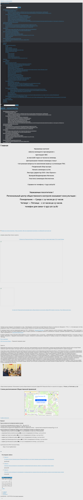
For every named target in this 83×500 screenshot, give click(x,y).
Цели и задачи (8, 47)
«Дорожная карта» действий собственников (18, 78)
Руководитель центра (10, 45)
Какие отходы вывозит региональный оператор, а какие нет (19, 27)
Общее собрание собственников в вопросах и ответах (18, 63)
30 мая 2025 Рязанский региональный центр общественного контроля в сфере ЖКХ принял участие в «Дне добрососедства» (41, 310)
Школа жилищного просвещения (10, 31)
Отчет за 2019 (11, 54)
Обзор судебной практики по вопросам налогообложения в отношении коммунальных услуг (29, 13)
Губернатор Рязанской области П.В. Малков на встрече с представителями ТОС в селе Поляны (41, 239)
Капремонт (5, 28)
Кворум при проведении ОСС (15, 71)
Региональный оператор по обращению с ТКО (16, 96)
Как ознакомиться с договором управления (18, 15)
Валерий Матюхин (39, 330)
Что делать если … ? (9, 81)
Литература (8, 37)
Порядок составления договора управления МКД (19, 16)
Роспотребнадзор (12, 93)
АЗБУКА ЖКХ (6, 61)
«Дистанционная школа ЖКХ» (12, 32)
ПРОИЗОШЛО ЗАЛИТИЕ (13, 82)
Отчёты (7, 52)
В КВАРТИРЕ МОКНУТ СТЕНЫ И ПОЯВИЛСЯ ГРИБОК (20, 84)
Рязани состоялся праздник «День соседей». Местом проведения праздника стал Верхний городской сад (26, 230)
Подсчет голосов (12, 73)
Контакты (5, 101)
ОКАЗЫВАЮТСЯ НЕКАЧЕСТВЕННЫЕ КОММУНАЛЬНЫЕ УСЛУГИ (23, 85)
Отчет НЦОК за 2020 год (14, 56)
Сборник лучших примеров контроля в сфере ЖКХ (17, 39)
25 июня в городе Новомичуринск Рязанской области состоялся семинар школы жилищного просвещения (29, 459)
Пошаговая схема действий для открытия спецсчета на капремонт (21, 29)
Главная (5, 43)
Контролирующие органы (11, 88)
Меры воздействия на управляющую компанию (19, 17)
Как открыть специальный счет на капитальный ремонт (18, 30)
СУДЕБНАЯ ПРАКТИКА (10, 10)
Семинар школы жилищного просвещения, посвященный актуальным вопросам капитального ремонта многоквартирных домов (34, 472)
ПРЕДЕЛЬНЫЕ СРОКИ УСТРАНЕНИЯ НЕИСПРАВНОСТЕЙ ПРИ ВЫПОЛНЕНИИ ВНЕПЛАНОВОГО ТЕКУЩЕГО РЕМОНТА (36, 21)
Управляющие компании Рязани (12, 14)
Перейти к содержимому (6, 1)
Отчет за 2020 (11, 55)
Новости (5, 59)
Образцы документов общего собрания (17, 80)
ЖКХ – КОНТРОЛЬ (4, 3)
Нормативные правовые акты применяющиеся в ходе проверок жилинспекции (28, 90)
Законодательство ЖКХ (11, 62)
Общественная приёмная (11, 48)
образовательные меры (17, 332)
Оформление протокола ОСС (15, 74)
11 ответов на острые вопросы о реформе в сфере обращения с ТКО (21, 25)
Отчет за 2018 (11, 53)
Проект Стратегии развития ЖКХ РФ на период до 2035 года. (19, 35)
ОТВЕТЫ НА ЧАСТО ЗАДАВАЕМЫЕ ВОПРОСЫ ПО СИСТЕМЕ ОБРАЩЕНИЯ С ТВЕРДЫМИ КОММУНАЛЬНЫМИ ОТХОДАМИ (37, 97)
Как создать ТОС (7, 40)
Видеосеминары (9, 36)
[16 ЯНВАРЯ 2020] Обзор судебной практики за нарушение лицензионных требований (28, 12)
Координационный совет (11, 51)
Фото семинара (4, 339)
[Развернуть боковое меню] (0, 451)
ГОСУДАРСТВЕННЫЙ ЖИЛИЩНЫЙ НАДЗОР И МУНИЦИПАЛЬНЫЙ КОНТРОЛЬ (27, 89)
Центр (4, 44)
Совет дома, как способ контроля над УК (17, 19)
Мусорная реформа (7, 23)
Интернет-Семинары (8, 99)
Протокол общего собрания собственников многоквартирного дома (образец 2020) (27, 69)
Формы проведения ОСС (13, 67)
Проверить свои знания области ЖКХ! (14, 34)
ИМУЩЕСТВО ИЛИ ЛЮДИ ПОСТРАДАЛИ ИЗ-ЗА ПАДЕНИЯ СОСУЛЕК (24, 83)
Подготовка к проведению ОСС (15, 66)
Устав (6, 46)
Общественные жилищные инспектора (12, 38)
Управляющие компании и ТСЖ (10, 9)
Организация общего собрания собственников (19, 65)
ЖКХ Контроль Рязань (5, 341)
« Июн (3, 488)
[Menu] (0, 5)
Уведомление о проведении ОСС (15, 68)
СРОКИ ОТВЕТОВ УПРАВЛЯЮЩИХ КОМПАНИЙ (19, 20)
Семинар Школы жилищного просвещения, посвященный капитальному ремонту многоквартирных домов (29, 465)
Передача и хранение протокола (15, 75)
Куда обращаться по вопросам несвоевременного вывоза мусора (20, 24)
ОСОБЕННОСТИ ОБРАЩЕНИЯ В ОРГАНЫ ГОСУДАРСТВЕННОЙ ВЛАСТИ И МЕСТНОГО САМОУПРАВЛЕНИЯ (33, 95)
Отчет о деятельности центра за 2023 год (17, 58)
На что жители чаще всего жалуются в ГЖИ (20, 91)
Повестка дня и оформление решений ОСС (18, 70)
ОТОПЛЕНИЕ (13, 86)
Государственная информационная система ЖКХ (19, 77)
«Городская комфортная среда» (10, 22)
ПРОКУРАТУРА (11, 92)
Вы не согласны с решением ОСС (15, 76)
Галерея (5, 100)
